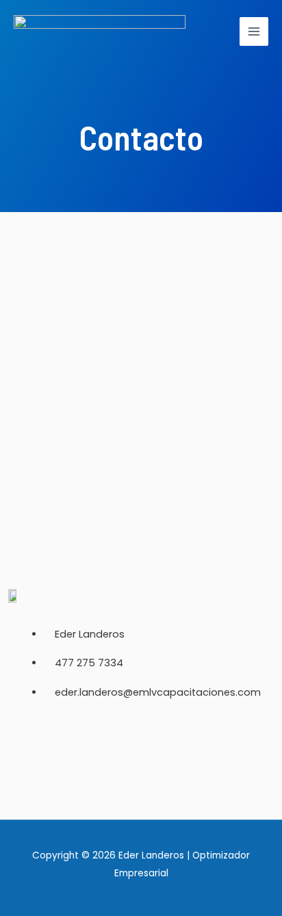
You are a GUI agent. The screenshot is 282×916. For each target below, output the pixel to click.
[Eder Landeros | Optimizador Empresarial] (99, 31)
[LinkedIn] (166, 754)
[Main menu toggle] (254, 31)
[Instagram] (116, 754)
